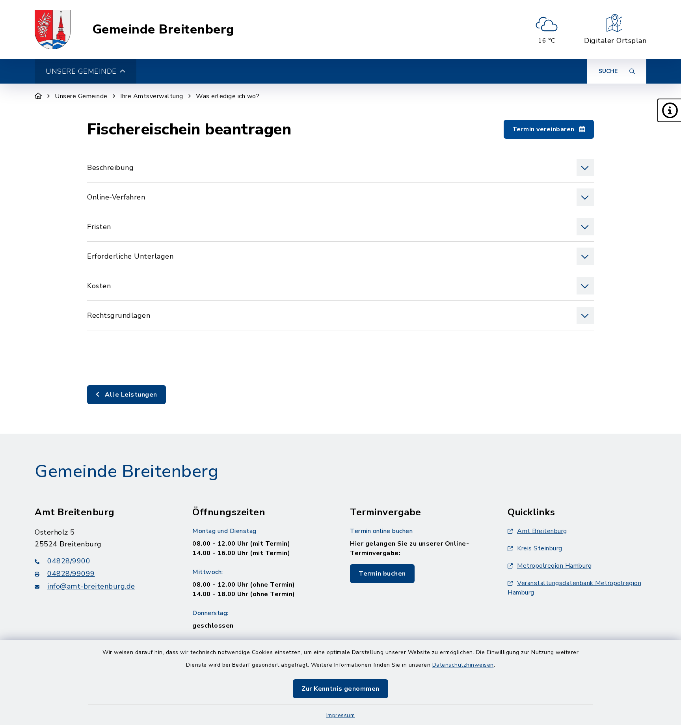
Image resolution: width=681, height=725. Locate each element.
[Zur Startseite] (38, 96)
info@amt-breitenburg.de (91, 586)
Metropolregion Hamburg (554, 565)
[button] (669, 110)
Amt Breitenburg (542, 531)
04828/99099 (71, 573)
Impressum (340, 715)
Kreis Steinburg (539, 548)
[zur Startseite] (53, 29)
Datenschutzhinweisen (463, 665)
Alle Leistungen (130, 394)
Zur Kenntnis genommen (340, 688)
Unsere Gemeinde (81, 96)
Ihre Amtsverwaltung (151, 96)
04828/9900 (68, 561)
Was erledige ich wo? (227, 96)
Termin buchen (382, 573)
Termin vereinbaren (544, 129)
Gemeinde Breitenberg (163, 29)
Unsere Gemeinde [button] (81, 71)
